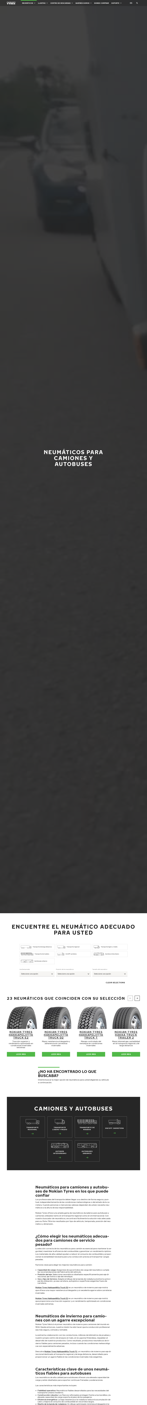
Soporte (115, 3)
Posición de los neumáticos (65, 969)
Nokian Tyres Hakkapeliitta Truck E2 (21, 1034)
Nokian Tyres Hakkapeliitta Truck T (91, 1034)
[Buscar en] (137, 3)
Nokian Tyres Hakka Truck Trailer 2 (126, 1034)
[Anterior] (130, 998)
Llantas (42, 3)
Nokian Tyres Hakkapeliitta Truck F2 (60, 1351)
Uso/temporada (24, 969)
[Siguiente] (137, 998)
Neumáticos (27, 3)
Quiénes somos (82, 3)
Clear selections (115, 983)
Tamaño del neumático (99, 969)
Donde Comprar (101, 3)
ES (131, 3)
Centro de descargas (60, 3)
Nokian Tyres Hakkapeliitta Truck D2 (56, 1034)
